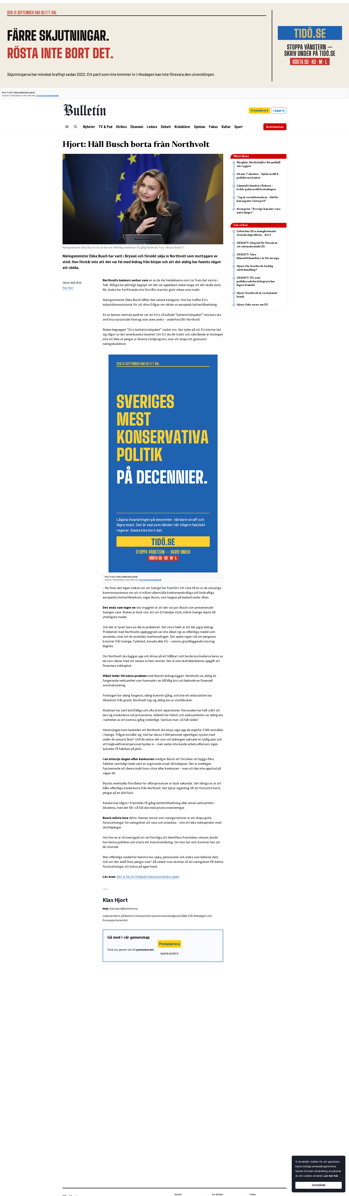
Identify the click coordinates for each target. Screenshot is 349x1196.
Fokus (213, 127)
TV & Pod (105, 127)
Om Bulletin (217, 1194)
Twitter (252, 1194)
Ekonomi (137, 127)
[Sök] (75, 126)
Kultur (226, 127)
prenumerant (145, 949)
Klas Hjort (68, 288)
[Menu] (67, 126)
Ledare (152, 127)
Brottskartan (275, 127)
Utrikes (121, 127)
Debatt (166, 127)
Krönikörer (182, 127)
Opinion (199, 127)
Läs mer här (331, 1175)
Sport (238, 127)
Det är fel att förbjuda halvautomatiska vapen (148, 877)
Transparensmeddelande (47, 95)
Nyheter (89, 127)
